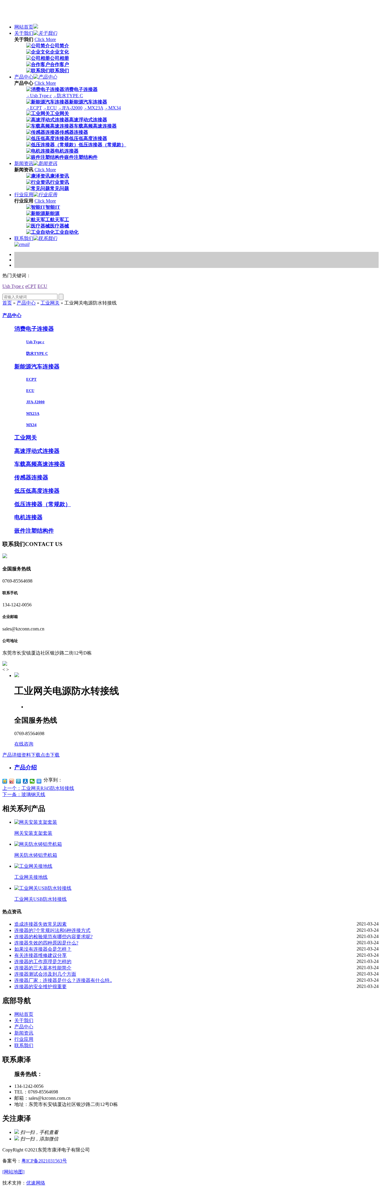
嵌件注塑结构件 (81, 157)
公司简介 (59, 45)
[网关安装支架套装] (35, 822)
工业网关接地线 (31, 877)
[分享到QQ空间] (4, 781)
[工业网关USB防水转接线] (42, 888)
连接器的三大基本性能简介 (42, 967)
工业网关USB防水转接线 (40, 899)
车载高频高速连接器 (95, 125)
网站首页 (23, 26)
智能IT (53, 207)
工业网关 (59, 113)
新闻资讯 (23, 163)
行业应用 (23, 194)
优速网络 (35, 1182)
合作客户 (59, 64)
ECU (42, 286)
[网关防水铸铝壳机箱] (38, 844)
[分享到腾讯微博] (18, 781)
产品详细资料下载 (31, 754)
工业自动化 (67, 232)
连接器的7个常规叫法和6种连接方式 (52, 930)
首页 (7, 302)
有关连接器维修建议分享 (40, 955)
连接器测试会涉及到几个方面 (45, 974)
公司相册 (59, 58)
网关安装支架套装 (33, 833)
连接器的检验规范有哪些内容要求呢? (53, 936)
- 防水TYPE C (68, 95)
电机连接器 (67, 150)
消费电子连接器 (81, 89)
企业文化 (59, 51)
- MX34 (112, 107)
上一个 (38, 788)
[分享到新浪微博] (11, 781)
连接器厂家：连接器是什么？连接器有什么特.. (63, 980)
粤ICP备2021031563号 (44, 1160)
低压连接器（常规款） (102, 144)
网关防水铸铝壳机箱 (35, 855)
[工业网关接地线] (33, 866)
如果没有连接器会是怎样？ (42, 949)
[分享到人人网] (25, 781)
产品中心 (23, 76)
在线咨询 (23, 743)
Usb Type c (13, 286)
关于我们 (23, 33)
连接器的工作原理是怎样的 (42, 961)
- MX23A (93, 107)
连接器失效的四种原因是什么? (46, 942)
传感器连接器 (74, 132)
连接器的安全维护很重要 (40, 986)
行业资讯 (59, 182)
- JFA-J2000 (70, 107)
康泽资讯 (59, 175)
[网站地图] (13, 1171)
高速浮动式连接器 (88, 119)
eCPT (30, 286)
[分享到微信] (32, 781)
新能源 (52, 213)
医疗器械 (59, 225)
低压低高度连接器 (88, 138)
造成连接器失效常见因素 (40, 924)
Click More (45, 39)
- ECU (50, 107)
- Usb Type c (39, 95)
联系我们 (59, 70)
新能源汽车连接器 (88, 101)
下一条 (23, 794)
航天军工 (59, 219)
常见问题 (59, 188)
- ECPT (34, 107)
